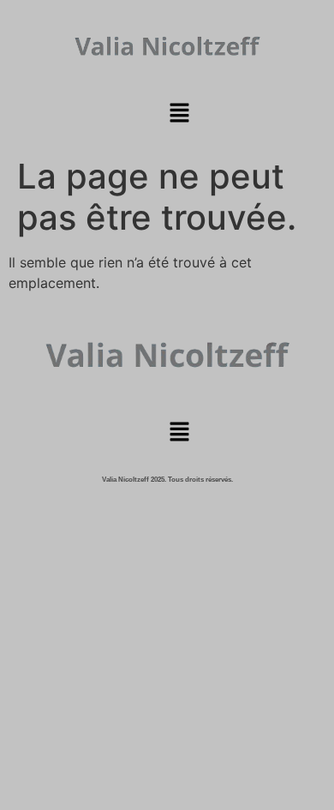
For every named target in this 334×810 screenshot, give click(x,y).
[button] (179, 113)
